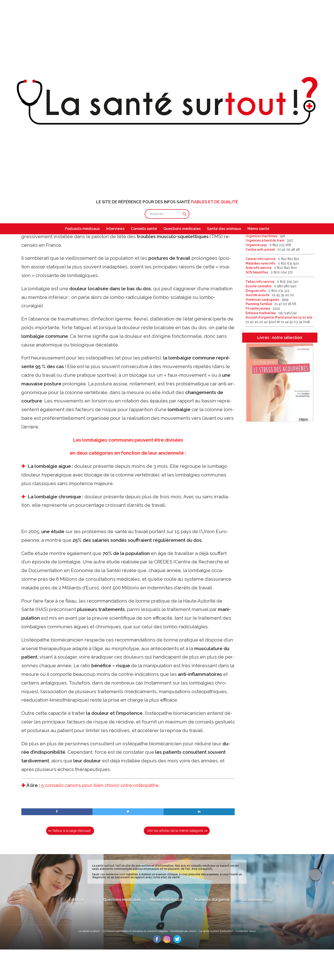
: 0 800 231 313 (267, 291)
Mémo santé (258, 229)
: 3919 (267, 299)
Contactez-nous (245, 931)
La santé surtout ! (90, 931)
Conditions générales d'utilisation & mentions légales (136, 931)
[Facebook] (157, 942)
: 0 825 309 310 (272, 281)
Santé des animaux (224, 229)
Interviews (115, 229)
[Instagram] (167, 942)
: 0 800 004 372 (269, 272)
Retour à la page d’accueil (72, 830)
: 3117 (269, 240)
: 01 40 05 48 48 (273, 249)
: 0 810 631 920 (272, 263)
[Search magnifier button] (184, 214)
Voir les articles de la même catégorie (175, 830)
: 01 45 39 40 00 (270, 295)
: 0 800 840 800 (271, 268)
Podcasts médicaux (82, 229)
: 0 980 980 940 (271, 286)
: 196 (265, 236)
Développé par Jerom (183, 931)
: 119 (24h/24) (271, 313)
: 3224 (263, 308)
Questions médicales (182, 229)
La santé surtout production (216, 931)
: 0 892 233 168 (268, 245)
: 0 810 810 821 (272, 259)
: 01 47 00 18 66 (271, 304)
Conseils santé (144, 229)
